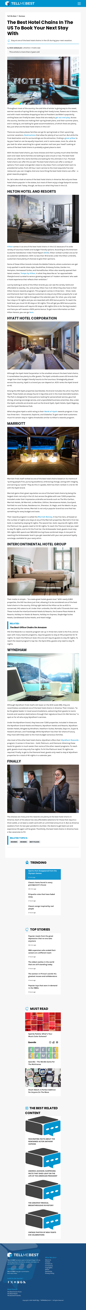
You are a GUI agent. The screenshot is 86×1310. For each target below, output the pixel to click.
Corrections (49, 1266)
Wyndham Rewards (69, 740)
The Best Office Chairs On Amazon (28, 627)
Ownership (48, 1271)
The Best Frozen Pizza (14, 1292)
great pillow (70, 138)
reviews (23, 842)
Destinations (30, 135)
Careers (47, 1262)
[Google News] (21, 1282)
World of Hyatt (50, 411)
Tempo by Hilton (28, 273)
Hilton (10, 247)
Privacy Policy (49, 1273)
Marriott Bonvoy (45, 517)
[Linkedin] (15, 1282)
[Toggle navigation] (79, 3)
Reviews (14, 842)
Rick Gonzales (15, 48)
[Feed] (24, 1282)
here (31, 312)
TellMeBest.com (45, 1300)
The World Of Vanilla (14, 1295)
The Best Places (12, 1294)
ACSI (46, 253)
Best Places (34, 842)
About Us (48, 1260)
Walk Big (36, 1300)
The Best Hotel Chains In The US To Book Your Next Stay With (40, 28)
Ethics (47, 1269)
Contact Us (48, 1264)
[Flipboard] (18, 1282)
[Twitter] (11, 1282)
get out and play (62, 117)
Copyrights (48, 1268)
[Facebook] (8, 1282)
